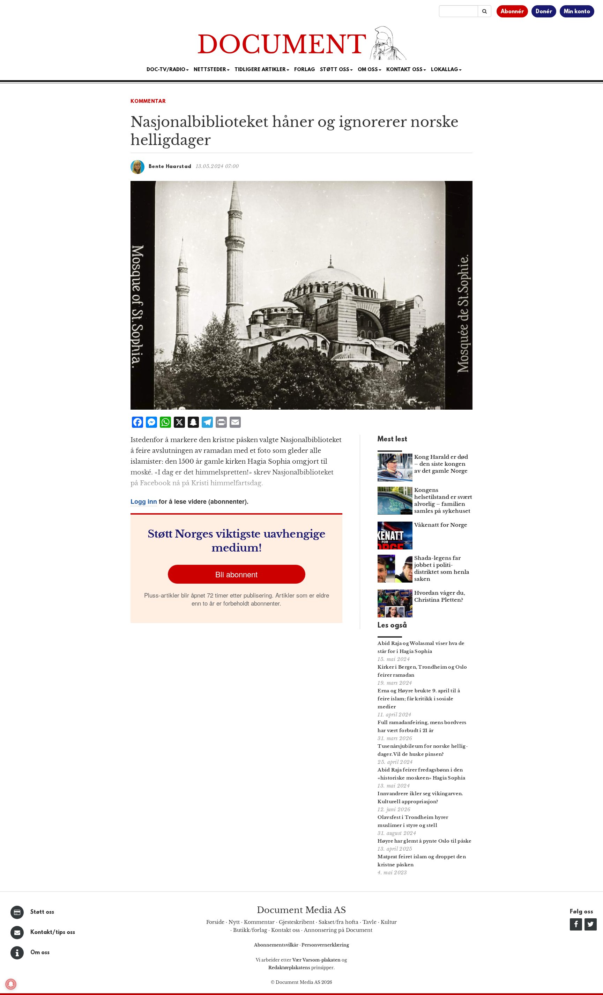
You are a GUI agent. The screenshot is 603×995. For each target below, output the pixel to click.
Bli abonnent (236, 574)
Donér (544, 12)
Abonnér (512, 12)
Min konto (577, 12)
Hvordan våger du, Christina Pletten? (439, 596)
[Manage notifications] (10, 984)
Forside (215, 922)
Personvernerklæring (325, 945)
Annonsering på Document (338, 930)
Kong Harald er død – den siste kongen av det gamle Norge (441, 464)
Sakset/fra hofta (338, 922)
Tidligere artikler (260, 70)
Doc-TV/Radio (166, 70)
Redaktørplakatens (289, 967)
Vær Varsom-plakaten (316, 960)
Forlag (304, 70)
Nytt (234, 922)
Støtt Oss (334, 70)
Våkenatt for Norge (440, 525)
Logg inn (144, 501)
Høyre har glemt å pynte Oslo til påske (424, 841)
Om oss (40, 953)
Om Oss (368, 70)
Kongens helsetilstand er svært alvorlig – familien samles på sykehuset (443, 500)
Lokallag (444, 70)
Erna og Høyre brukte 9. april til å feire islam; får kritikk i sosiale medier (419, 699)
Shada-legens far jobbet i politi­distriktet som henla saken (441, 568)
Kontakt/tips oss (52, 932)
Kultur (389, 922)
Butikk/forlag (250, 930)
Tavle (370, 922)
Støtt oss (42, 912)
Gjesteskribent (296, 922)
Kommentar (148, 102)
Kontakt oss (404, 70)
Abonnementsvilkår (276, 945)
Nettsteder (210, 70)
